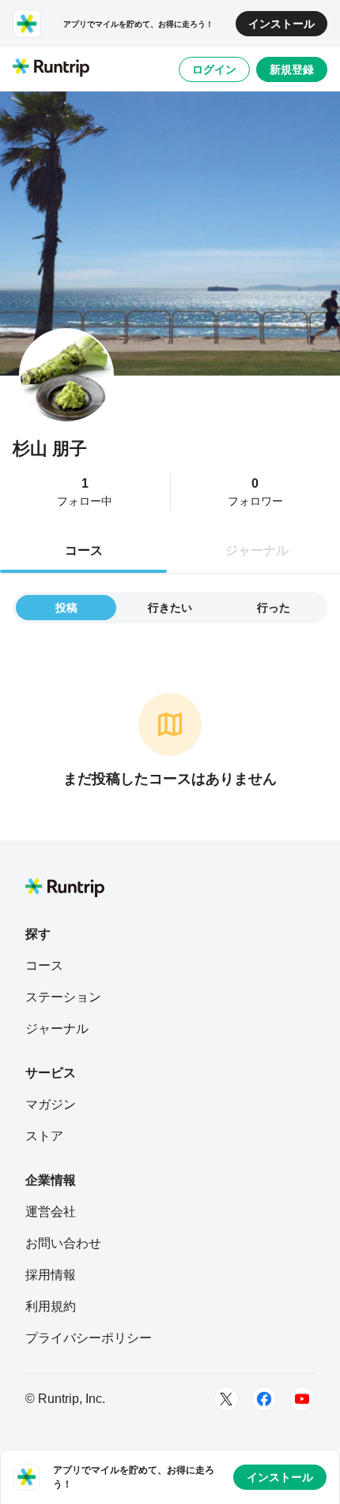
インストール (281, 23)
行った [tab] (273, 607)
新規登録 (292, 69)
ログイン (214, 69)
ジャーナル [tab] (257, 550)
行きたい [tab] (170, 607)
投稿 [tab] (66, 607)
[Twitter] (226, 1399)
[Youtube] (302, 1399)
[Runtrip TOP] (51, 68)
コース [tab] (84, 550)
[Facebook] (264, 1399)
